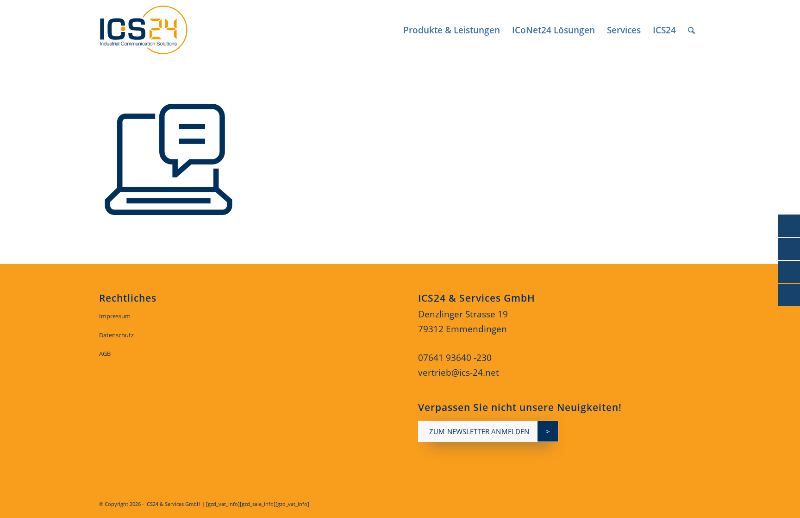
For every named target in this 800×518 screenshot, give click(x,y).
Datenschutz (116, 335)
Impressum (115, 316)
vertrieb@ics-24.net (458, 372)
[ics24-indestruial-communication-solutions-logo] (154, 30)
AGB (105, 353)
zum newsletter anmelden (479, 431)
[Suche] (691, 30)
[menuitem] (451, 30)
